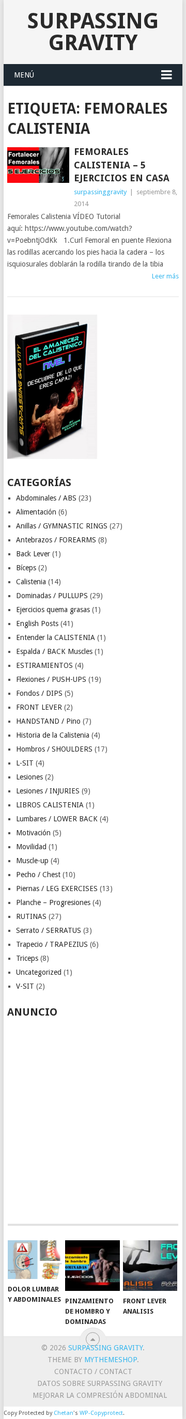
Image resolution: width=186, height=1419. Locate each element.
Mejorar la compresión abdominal (100, 1395)
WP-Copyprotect (101, 1413)
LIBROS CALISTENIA (50, 805)
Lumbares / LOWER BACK (57, 819)
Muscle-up (32, 860)
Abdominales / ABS (46, 498)
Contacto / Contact (93, 1371)
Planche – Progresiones (53, 902)
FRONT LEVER (39, 707)
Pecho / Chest (38, 874)
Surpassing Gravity (93, 31)
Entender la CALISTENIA (55, 637)
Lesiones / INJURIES (48, 791)
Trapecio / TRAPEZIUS (52, 944)
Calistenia (31, 582)
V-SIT (25, 986)
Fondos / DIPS (39, 693)
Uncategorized (38, 972)
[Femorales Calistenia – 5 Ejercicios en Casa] (38, 164)
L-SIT (25, 763)
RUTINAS (31, 916)
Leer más (165, 276)
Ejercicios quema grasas (53, 609)
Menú (24, 75)
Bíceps (26, 568)
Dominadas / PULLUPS (52, 595)
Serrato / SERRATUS (48, 930)
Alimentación (36, 512)
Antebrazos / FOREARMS (56, 540)
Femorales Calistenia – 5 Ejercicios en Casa (121, 164)
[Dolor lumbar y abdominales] (35, 1259)
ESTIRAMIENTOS (44, 665)
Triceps (27, 958)
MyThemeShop (110, 1359)
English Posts (37, 623)
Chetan (63, 1413)
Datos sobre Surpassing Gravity (99, 1383)
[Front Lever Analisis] (150, 1265)
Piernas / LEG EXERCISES (57, 888)
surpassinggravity (100, 192)
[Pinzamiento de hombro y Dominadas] (92, 1265)
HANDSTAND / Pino (48, 721)
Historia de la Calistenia (52, 735)
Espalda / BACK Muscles (54, 651)
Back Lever (33, 554)
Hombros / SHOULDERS (54, 749)
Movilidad (31, 847)
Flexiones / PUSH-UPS (51, 679)
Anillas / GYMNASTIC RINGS (61, 526)
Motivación (33, 833)
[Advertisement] (93, 1115)
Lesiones (29, 777)
